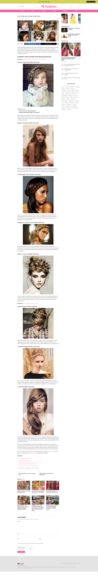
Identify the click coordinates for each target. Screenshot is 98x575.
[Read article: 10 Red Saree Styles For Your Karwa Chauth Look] (52, 485)
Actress (63, 86)
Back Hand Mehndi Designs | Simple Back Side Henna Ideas (68, 59)
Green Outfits (70, 95)
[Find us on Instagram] (19, 6)
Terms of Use (75, 563)
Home (18, 13)
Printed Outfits (72, 102)
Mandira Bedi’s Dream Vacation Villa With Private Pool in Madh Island (51, 507)
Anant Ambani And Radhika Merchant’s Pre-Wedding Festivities (72, 65)
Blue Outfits (72, 86)
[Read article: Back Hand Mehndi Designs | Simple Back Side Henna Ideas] (71, 49)
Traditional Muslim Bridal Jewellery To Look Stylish (29, 112)
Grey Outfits (75, 95)
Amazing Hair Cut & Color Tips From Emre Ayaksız (27, 463)
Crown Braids (28, 467)
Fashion (22, 10)
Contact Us (79, 563)
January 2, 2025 (34, 493)
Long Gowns (76, 97)
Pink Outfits (66, 102)
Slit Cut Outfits (68, 106)
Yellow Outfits (69, 109)
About (62, 563)
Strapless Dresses (74, 106)
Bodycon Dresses (77, 86)
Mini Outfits (63, 99)
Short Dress (74, 104)
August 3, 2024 (48, 510)
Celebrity (67, 88)
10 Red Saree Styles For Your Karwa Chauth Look (52, 491)
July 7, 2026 (19, 493)
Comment (19, 521)
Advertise (65, 563)
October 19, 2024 (49, 493)
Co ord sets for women (75, 90)
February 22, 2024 (71, 30)
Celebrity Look (72, 88)
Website (40, 538)
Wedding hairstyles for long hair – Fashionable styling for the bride (30, 461)
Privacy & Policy (70, 563)
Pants (62, 102)
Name (18, 534)
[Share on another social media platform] (58, 44)
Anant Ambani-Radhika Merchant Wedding (71, 74)
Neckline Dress (73, 99)
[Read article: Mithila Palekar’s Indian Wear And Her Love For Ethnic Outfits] (64, 36)
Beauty (32, 10)
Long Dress (71, 97)
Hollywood (63, 97)
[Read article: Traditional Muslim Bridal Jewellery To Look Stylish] (38, 485)
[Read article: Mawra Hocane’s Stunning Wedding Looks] (23, 485)
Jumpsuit (67, 97)
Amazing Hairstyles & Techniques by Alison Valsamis (28, 465)
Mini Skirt (68, 99)
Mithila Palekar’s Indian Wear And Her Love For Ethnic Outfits (74, 35)
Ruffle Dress (63, 104)
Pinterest (51, 451)
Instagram (33, 453)
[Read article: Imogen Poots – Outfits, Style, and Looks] (64, 30)
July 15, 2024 (19, 18)
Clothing (69, 90)
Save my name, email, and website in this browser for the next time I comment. (31, 543)
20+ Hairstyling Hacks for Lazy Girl (30, 303)
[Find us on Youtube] (22, 6)
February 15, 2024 (71, 37)
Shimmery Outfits (69, 104)
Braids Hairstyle (22, 467)
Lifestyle (43, 10)
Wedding (54, 10)
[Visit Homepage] (49, 6)
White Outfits (64, 109)
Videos (75, 10)
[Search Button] (80, 7)
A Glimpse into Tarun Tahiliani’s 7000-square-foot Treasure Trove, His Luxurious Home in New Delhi (38, 508)
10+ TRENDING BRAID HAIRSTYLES (25, 458)
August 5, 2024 (20, 510)
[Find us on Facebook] (17, 6)
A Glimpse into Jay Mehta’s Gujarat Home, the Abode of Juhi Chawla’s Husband (23, 507)
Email (18, 538)
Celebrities (65, 10)
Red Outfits (76, 102)
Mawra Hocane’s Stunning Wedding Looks (27, 110)
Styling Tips (27, 18)
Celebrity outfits (64, 90)
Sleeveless (63, 106)
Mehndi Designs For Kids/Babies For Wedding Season (71, 69)
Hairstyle (21, 13)
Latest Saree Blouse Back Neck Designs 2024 (72, 78)
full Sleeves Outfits (64, 95)
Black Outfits (67, 86)
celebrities (63, 88)
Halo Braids (37, 467)
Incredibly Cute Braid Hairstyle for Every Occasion (34, 59)
